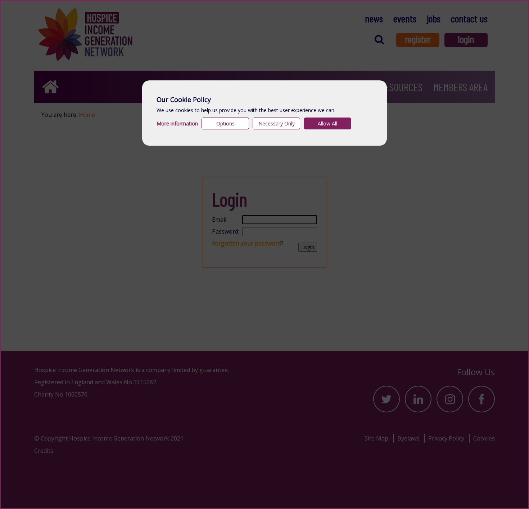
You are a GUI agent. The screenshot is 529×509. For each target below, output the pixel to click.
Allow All (327, 123)
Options (225, 123)
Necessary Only (276, 123)
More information (177, 123)
